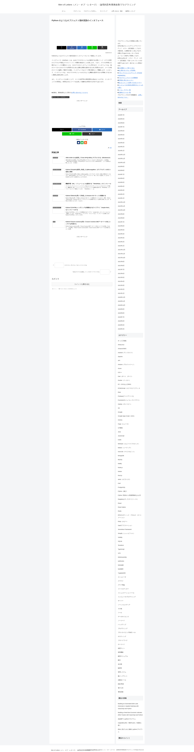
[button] (102, 47)
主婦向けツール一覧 (124, 92)
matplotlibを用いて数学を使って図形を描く (129, 724)
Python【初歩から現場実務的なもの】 (61, 97)
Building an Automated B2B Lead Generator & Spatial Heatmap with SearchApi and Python (128, 706)
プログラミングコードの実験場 (128, 78)
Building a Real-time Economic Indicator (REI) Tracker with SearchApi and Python (130, 714)
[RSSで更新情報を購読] (85, 142)
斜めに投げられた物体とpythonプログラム (130, 730)
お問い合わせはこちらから (80, 92)
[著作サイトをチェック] (78, 142)
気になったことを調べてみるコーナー (130, 82)
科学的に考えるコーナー (125, 80)
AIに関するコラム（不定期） (127, 70)
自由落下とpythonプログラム (127, 719)
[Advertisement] (82, 33)
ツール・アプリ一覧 (124, 90)
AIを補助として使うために (126, 68)
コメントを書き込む (82, 284)
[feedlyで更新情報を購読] (82, 142)
